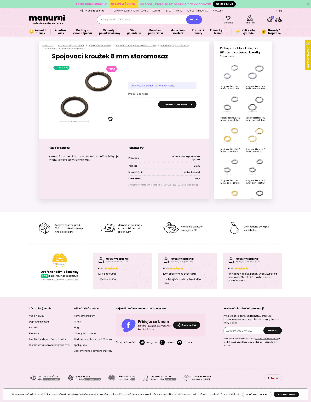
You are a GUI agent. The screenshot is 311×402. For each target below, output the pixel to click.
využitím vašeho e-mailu (266, 338)
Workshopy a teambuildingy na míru (49, 345)
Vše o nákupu (36, 315)
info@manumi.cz (189, 184)
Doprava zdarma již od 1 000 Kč (131, 10)
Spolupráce (80, 345)
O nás (179, 10)
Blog (169, 10)
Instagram (151, 342)
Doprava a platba (39, 321)
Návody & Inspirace (85, 333)
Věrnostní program (197, 10)
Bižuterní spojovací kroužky (175, 45)
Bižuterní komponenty (100, 45)
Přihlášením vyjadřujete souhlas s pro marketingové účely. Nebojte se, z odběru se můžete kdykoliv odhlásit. (252, 342)
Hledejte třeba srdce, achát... (116, 19)
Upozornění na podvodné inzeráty (93, 350)
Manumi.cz (47, 45)
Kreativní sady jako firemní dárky (47, 339)
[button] (110, 119)
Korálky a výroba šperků (71, 45)
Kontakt (157, 10)
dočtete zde (234, 394)
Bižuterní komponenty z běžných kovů (136, 45)
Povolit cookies (286, 394)
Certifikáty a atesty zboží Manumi (93, 339)
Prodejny (218, 10)
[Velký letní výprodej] (155, 4)
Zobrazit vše (227, 56)
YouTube (188, 342)
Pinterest (170, 342)
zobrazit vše (72, 279)
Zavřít (307, 4)
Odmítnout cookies (256, 394)
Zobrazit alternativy (175, 104)
